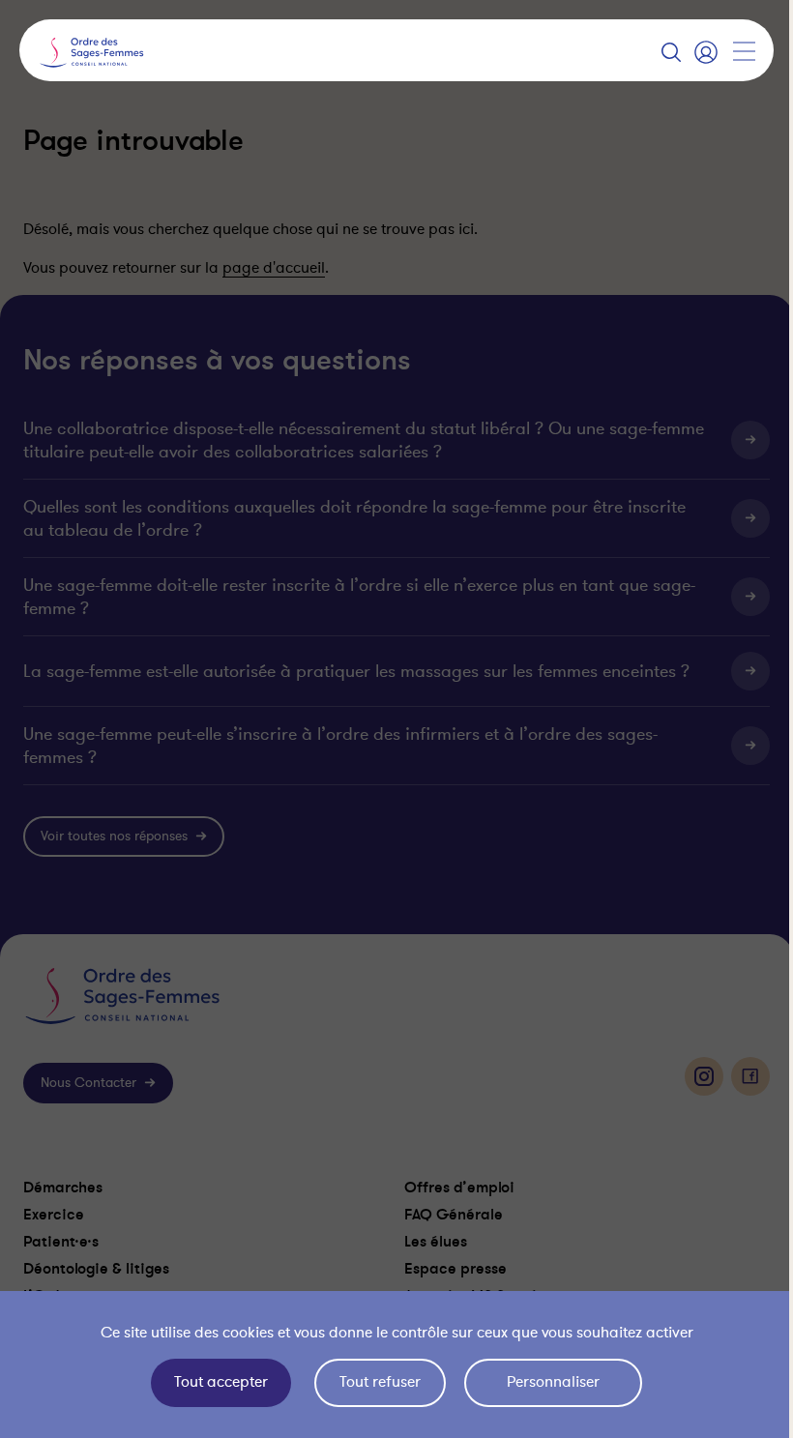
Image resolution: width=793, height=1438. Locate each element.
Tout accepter (216, 1382)
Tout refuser (375, 1382)
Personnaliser (548, 1382)
